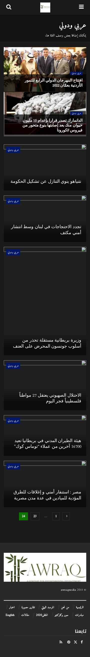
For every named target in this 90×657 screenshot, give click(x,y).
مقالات (25, 615)
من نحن (65, 607)
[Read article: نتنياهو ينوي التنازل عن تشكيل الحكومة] (45, 167)
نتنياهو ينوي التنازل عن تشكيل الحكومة (45, 181)
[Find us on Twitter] (75, 642)
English (10, 615)
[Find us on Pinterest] (68, 642)
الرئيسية (80, 607)
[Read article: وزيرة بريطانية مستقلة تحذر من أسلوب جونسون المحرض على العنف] (45, 301)
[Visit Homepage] (45, 7)
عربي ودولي (76, 73)
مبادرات (79, 615)
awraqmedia (68, 590)
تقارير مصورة (28, 607)
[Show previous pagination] (66, 516)
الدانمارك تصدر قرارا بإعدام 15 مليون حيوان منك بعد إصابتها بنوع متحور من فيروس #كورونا (52, 125)
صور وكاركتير (61, 615)
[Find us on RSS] (61, 642)
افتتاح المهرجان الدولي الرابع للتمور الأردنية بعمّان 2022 (53, 82)
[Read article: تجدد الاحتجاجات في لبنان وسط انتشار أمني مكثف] (45, 218)
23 (35, 516)
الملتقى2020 (42, 615)
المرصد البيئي (48, 607)
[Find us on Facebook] (82, 642)
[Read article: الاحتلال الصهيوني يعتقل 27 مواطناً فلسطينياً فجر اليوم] (45, 385)
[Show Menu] (81, 7)
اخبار (12, 607)
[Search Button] (8, 7)
